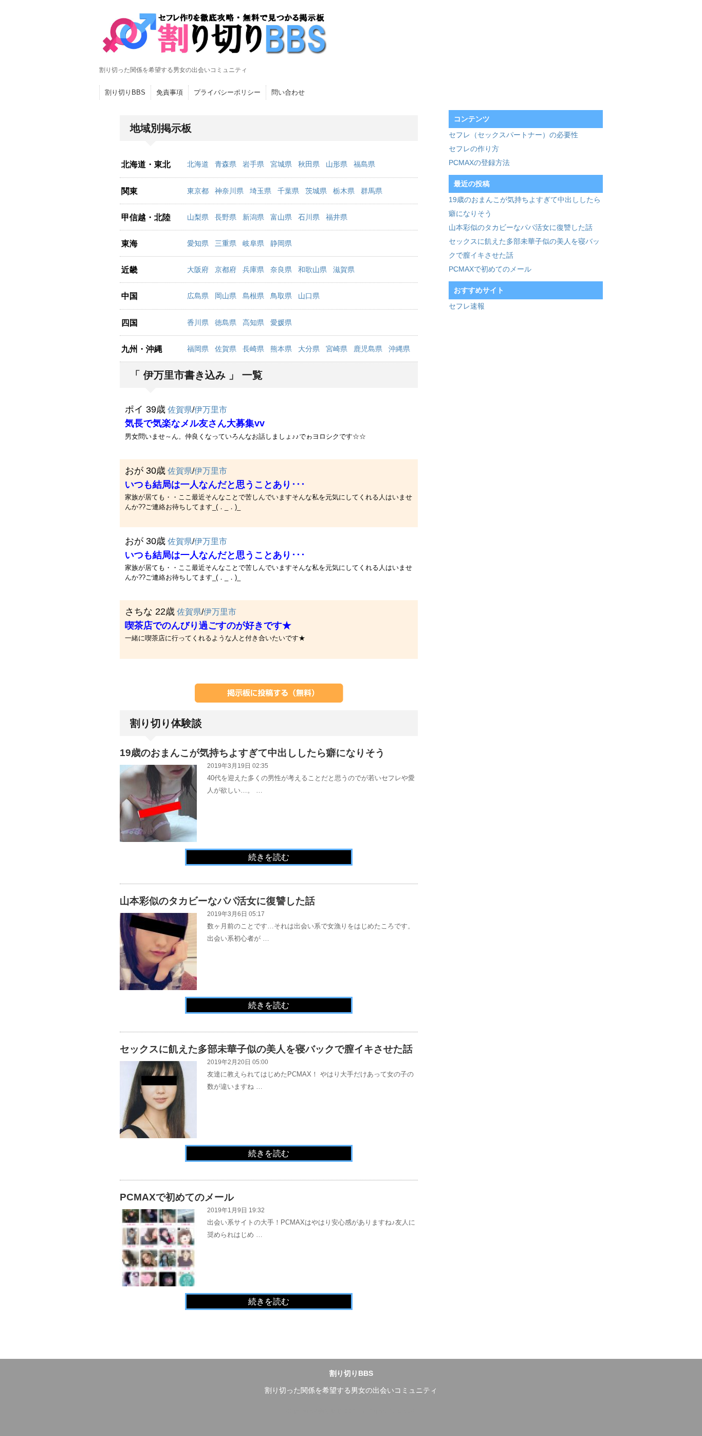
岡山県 (225, 296)
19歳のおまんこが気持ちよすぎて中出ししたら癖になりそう (252, 752)
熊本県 (281, 349)
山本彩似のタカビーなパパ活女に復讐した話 (217, 900)
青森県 (225, 164)
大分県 (309, 349)
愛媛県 (281, 322)
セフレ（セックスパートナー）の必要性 (513, 135)
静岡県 (281, 243)
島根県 (253, 296)
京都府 (225, 269)
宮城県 (281, 164)
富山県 (281, 217)
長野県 (225, 217)
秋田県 (309, 164)
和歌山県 (312, 269)
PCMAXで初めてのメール (177, 1197)
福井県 (336, 217)
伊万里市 (210, 409)
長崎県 (253, 349)
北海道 (198, 164)
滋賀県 (344, 269)
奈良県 (281, 269)
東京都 (198, 191)
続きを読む (268, 857)
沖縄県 (399, 349)
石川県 (309, 217)
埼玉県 (260, 191)
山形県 (336, 164)
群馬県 (371, 191)
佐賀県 (225, 349)
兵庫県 (253, 269)
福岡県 (198, 349)
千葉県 (288, 191)
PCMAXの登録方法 (479, 162)
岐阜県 (253, 243)
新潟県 (253, 217)
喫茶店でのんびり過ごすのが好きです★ (208, 625)
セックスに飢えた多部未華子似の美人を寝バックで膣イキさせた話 (266, 1049)
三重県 (225, 243)
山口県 (309, 296)
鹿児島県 (368, 349)
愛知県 (198, 243)
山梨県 (198, 217)
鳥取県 (281, 296)
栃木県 (344, 191)
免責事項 (169, 92)
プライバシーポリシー (227, 92)
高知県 (253, 322)
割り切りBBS (125, 92)
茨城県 (316, 191)
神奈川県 (229, 191)
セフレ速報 (467, 306)
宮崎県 (336, 349)
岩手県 (253, 164)
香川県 (198, 322)
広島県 (198, 296)
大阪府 (198, 269)
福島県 (364, 164)
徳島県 (225, 322)
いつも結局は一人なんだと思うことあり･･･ (215, 484)
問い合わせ (288, 92)
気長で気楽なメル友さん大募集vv (195, 423)
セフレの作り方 (474, 149)
